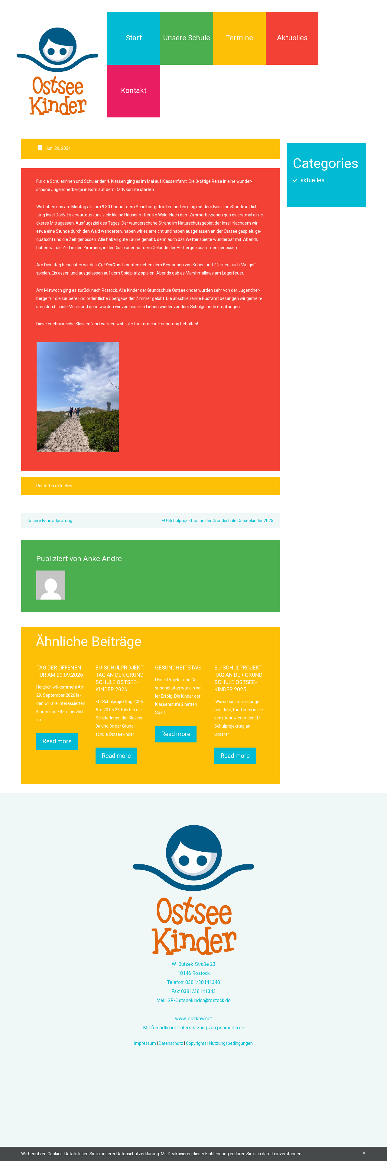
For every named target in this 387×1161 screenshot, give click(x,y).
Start (134, 38)
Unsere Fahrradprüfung (50, 520)
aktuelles (63, 485)
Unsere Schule (186, 38)
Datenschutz (171, 1043)
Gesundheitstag (178, 667)
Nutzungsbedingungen (231, 1043)
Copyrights (196, 1043)
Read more (57, 741)
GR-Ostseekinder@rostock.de (199, 1000)
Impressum (145, 1043)
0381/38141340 (202, 982)
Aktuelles (292, 38)
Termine (239, 38)
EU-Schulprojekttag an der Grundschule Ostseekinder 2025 (217, 520)
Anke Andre (102, 558)
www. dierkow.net (193, 1018)
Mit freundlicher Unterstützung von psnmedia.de (193, 1028)
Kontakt (133, 90)
